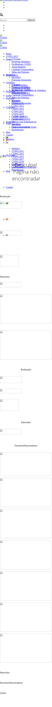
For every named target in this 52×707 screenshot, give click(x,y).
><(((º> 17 (47, 703)
